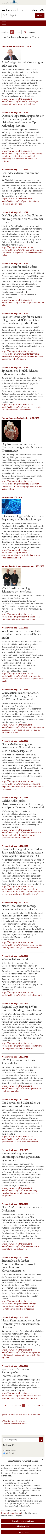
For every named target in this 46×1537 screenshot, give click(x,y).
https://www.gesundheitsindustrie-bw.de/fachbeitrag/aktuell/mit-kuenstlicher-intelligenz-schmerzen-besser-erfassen (21, 617)
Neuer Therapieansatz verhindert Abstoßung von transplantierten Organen (21, 1324)
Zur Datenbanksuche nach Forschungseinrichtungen (15, 1422)
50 (19, 32)
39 (15, 1405)
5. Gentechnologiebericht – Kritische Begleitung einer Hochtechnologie (23, 518)
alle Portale (10, 1453)
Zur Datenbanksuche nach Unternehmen (22, 1414)
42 (27, 1405)
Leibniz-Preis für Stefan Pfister (19, 267)
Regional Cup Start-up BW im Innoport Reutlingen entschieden (21, 1008)
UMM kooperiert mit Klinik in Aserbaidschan (20, 1062)
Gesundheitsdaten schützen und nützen (20, 175)
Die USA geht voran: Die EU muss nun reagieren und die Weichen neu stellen (22, 219)
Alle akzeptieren (23, 1526)
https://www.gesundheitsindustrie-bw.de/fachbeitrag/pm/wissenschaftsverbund (22, 993)
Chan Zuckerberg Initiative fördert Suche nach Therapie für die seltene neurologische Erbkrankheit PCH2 (22, 853)
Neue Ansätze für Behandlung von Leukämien (22, 1209)
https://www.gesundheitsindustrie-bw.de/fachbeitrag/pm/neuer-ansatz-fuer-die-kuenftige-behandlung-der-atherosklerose (22, 945)
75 (25, 32)
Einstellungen (23, 1532)
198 (38, 1405)
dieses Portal (11, 1450)
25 (12, 32)
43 (31, 1405)
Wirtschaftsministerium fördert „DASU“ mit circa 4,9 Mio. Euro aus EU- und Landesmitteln (21, 696)
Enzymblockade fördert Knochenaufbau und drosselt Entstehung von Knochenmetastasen (19, 1265)
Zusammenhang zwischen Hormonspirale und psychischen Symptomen (21, 1157)
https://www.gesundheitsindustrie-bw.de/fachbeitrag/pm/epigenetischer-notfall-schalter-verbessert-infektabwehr (22, 407)
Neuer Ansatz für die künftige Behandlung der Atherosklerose (20, 908)
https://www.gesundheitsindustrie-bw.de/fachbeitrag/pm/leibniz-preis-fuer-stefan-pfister (23, 302)
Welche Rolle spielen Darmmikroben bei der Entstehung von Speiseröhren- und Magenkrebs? (23, 804)
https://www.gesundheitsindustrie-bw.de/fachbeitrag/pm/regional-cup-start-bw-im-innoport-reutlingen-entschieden (22, 1046)
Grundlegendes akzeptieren (23, 1521)
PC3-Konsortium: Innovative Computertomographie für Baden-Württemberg (22, 447)
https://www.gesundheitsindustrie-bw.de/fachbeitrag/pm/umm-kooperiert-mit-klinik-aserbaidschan (22, 1088)
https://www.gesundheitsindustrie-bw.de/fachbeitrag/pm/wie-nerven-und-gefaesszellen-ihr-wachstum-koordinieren (20, 1139)
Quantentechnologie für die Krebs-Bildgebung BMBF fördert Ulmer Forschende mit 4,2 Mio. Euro (22, 320)
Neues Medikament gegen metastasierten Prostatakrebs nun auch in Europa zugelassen (21, 748)
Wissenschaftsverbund (15, 959)
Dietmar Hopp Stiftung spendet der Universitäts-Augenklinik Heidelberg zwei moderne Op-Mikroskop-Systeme (23, 120)
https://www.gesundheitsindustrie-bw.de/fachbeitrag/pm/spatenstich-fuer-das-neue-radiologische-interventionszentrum (22, 1395)
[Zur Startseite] (23, 10)
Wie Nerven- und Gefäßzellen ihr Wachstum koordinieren (21, 1104)
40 (20, 1405)
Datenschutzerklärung (11, 1513)
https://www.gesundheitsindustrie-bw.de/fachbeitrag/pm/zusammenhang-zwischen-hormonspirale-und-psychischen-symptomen (20, 1192)
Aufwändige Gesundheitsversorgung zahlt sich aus (23, 64)
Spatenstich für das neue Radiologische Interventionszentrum (16, 1373)
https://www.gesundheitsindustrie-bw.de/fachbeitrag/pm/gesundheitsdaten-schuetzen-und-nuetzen (20, 201)
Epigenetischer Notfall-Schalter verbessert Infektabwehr (20, 372)
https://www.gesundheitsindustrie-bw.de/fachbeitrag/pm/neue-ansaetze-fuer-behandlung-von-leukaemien (21, 1246)
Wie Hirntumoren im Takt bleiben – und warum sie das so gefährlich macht (22, 634)
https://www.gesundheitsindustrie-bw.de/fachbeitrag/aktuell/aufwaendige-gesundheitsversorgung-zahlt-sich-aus (20, 101)
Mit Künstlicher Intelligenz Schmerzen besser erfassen (18, 590)
